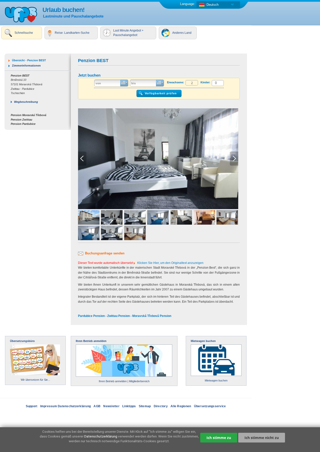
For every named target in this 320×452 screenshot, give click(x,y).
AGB (97, 406)
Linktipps (129, 406)
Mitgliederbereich (139, 381)
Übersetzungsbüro (22, 340)
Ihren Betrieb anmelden (91, 340)
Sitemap (145, 406)
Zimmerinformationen (26, 65)
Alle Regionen (180, 406)
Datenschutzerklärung (100, 436)
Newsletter (111, 406)
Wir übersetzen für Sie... (35, 379)
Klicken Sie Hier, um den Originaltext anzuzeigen (170, 263)
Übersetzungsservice (210, 406)
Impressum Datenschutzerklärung (65, 406)
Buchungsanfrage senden (104, 253)
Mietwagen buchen (203, 340)
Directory (161, 406)
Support (32, 406)
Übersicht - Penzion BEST (29, 60)
